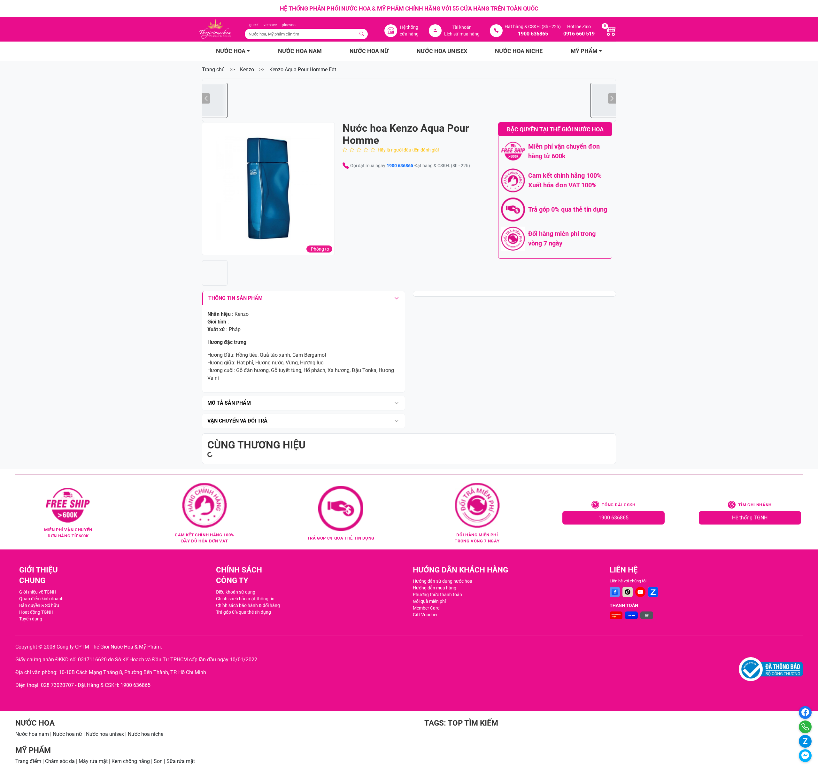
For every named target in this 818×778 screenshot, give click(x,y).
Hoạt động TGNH (36, 612)
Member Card (426, 608)
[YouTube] (640, 592)
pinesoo (289, 25)
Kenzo (247, 69)
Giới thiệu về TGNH (37, 592)
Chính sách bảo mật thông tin (245, 598)
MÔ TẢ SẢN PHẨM (229, 403)
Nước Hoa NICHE (519, 51)
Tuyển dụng (30, 618)
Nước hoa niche (145, 734)
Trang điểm (28, 761)
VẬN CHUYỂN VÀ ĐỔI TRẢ (237, 421)
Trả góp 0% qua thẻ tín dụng (243, 612)
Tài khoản (462, 27)
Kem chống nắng (131, 761)
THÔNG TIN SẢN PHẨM (235, 298)
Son (158, 761)
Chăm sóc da (60, 761)
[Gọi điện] (805, 726)
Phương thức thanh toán (437, 594)
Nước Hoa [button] (230, 51)
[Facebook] (615, 592)
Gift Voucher (425, 614)
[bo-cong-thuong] (771, 669)
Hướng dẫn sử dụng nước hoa (442, 581)
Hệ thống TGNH (750, 518)
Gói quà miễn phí (429, 601)
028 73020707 (57, 685)
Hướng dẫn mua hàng (434, 587)
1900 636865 (400, 165)
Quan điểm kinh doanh (41, 598)
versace (270, 25)
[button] (268, 188)
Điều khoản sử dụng (235, 592)
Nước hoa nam (32, 734)
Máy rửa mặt (93, 761)
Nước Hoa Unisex (442, 51)
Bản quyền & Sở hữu (39, 605)
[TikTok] (627, 592)
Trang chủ (213, 69)
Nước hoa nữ (67, 734)
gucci (254, 25)
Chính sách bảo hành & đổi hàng (248, 605)
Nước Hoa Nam (300, 51)
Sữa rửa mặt (180, 761)
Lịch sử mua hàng (462, 33)
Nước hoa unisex (105, 734)
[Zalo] (653, 592)
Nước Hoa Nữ (369, 51)
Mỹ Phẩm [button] (584, 51)
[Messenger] (805, 755)
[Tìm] (362, 34)
